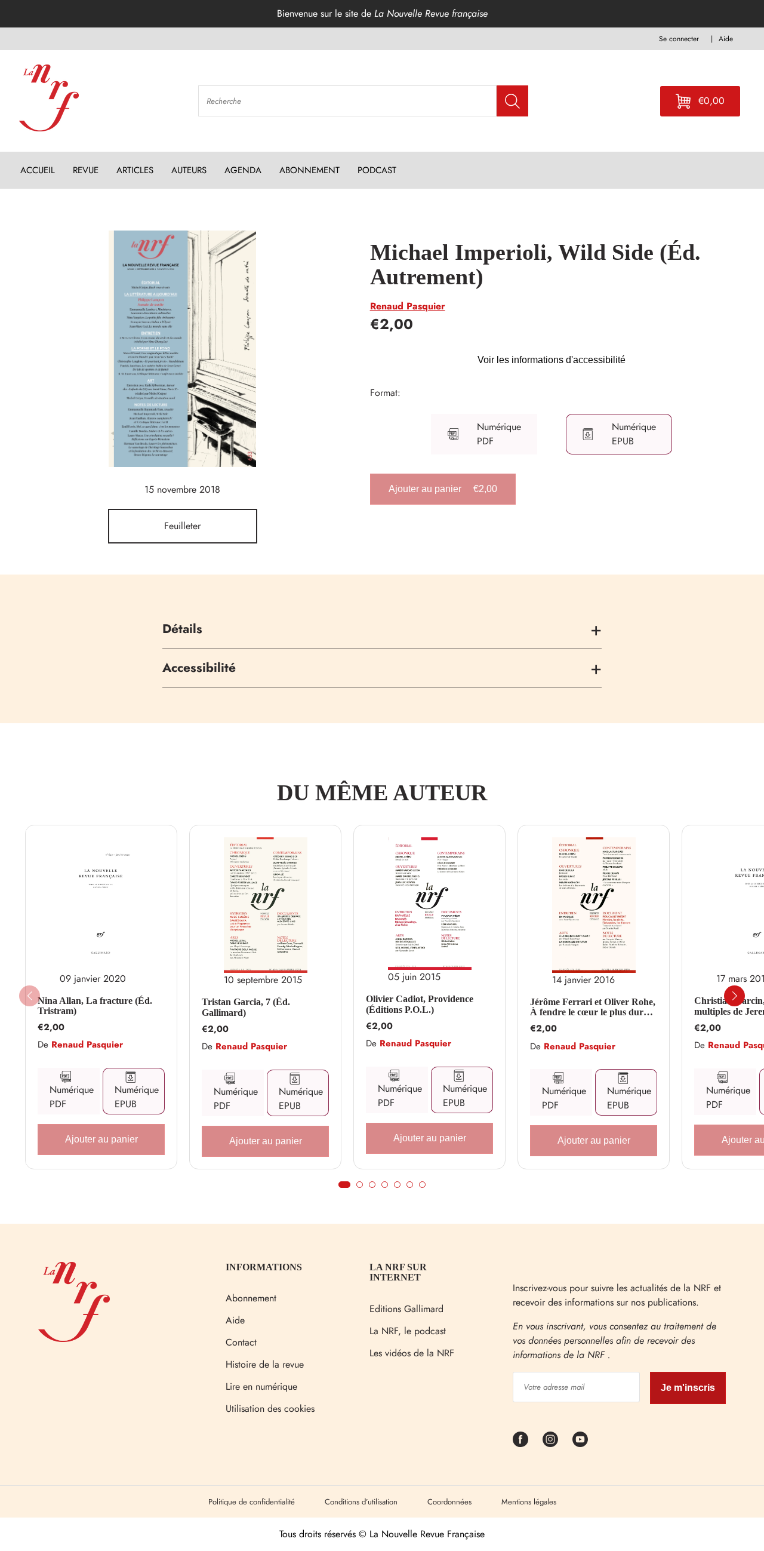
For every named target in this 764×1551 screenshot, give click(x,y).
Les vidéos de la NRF (411, 1353)
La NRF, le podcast (407, 1331)
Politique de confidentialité (251, 1501)
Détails (182, 629)
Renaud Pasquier (407, 306)
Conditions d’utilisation (361, 1501)
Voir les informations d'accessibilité (552, 360)
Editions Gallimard (406, 1309)
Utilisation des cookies (270, 1408)
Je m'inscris (688, 1388)
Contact (241, 1342)
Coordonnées (449, 1501)
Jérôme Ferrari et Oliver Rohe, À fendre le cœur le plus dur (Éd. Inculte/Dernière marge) (592, 1007)
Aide (235, 1320)
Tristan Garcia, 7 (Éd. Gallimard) (246, 1007)
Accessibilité (199, 668)
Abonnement (251, 1298)
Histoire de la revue (265, 1364)
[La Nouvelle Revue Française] (74, 1339)
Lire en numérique (261, 1386)
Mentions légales (528, 1501)
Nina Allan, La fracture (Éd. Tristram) (95, 1006)
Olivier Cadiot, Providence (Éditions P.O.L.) (419, 1004)
